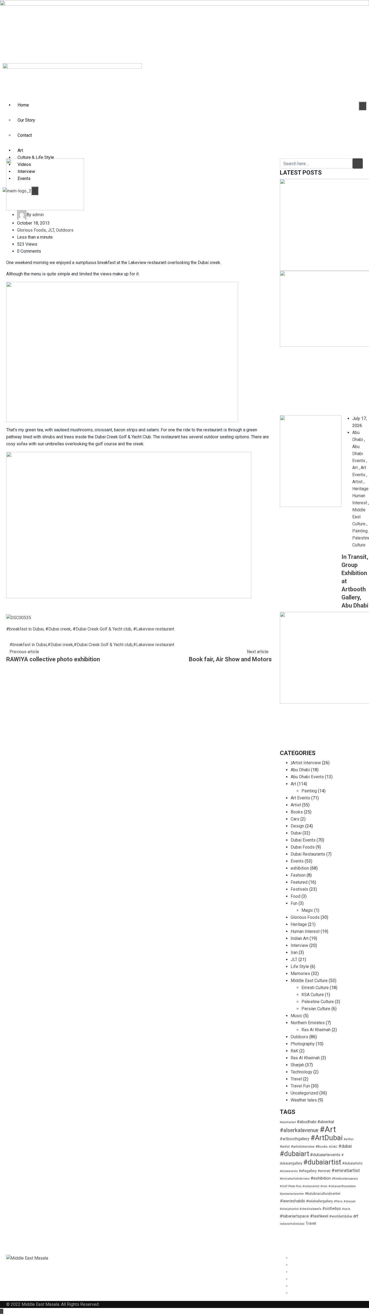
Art (20, 150)
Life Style (300, 966)
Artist (357, 481)
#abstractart (288, 1122)
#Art (328, 1129)
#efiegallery (308, 1171)
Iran (294, 952)
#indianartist (311, 1186)
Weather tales (304, 1100)
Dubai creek (59, 629)
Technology (301, 1071)
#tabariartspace (294, 1216)
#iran (323, 1186)
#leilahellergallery (319, 1201)
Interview (299, 945)
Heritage (360, 488)
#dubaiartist (322, 1162)
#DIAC (333, 1147)
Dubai (296, 833)
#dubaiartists (352, 1163)
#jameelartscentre (292, 1194)
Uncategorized (304, 1093)
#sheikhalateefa (310, 1209)
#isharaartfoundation (342, 1186)
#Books (322, 1146)
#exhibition (321, 1178)
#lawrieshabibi (292, 1201)
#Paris (338, 1201)
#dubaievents (289, 1171)
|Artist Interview (306, 762)
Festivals (299, 889)
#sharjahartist (289, 1209)
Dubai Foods (303, 847)
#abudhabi (306, 1121)
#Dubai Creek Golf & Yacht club (103, 644)
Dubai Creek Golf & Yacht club (103, 629)
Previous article (24, 651)
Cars (295, 819)
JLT (51, 230)
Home (23, 105)
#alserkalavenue (299, 1130)
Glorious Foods (31, 230)
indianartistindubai (292, 1224)
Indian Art (299, 938)
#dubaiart (294, 1154)
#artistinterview (302, 1146)
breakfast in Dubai (26, 629)
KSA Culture (312, 994)
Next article (258, 651)
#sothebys (331, 1208)
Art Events (300, 797)
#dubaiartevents (325, 1154)
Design (297, 826)
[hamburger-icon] (362, 106)
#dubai (345, 1146)
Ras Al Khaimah (316, 1029)
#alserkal (325, 1121)
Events (297, 861)
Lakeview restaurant (155, 629)
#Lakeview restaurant (153, 644)
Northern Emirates (308, 1022)
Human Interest (305, 931)
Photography (303, 1043)
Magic (307, 910)
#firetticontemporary (345, 1178)
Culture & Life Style (36, 157)
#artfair (349, 1139)
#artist (285, 1146)
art (355, 1216)
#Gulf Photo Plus (290, 1186)
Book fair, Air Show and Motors (230, 659)
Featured (299, 882)
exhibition (300, 868)
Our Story (26, 120)
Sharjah (297, 1064)
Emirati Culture (315, 987)
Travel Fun (300, 1086)
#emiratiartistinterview (295, 1178)
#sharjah (349, 1201)
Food (295, 896)
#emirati (324, 1171)
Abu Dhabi (300, 769)
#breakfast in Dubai (28, 644)
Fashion (298, 875)
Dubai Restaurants (308, 854)
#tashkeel (319, 1216)
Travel (296, 1079)
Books (297, 812)
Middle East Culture (358, 516)
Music (296, 1015)
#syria (346, 1209)
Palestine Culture (317, 1001)
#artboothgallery (294, 1139)
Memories (300, 973)
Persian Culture (315, 1008)
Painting (360, 530)
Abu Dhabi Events (358, 453)
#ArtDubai (326, 1138)
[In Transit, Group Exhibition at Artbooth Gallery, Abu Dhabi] (310, 461)
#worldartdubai (340, 1216)
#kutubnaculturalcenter (322, 1193)
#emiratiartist (345, 1170)
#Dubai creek (60, 644)
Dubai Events (303, 840)
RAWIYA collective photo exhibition (53, 659)
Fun (294, 903)
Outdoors (64, 230)
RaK (294, 1050)
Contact (25, 135)
